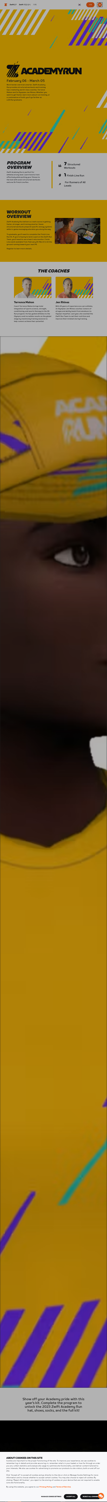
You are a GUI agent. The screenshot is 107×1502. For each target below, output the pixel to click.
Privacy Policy (45, 1487)
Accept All (70, 1496)
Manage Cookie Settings (51, 1496)
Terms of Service (63, 1487)
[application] (101, 1496)
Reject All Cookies (90, 1496)
